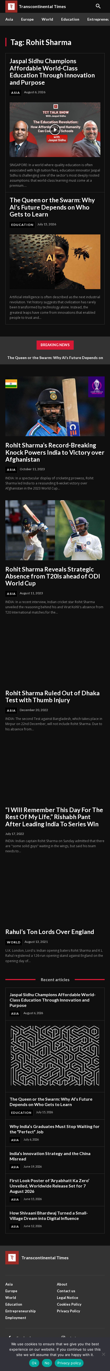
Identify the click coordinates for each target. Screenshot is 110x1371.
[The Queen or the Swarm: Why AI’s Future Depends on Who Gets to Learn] (55, 261)
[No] (103, 1354)
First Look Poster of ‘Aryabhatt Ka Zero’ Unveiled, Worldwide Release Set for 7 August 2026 (49, 1186)
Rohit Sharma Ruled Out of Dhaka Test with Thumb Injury (52, 696)
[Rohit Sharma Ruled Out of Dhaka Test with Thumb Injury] (55, 654)
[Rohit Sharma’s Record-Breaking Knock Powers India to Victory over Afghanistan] (55, 406)
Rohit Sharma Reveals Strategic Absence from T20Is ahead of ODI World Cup (52, 576)
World (14, 942)
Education (22, 225)
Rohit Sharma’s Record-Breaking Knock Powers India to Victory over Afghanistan (54, 452)
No (47, 1363)
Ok (34, 1363)
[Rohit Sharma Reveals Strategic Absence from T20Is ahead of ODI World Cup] (55, 530)
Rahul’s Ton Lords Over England (49, 931)
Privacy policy (69, 1363)
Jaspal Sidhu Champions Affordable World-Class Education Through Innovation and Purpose (52, 71)
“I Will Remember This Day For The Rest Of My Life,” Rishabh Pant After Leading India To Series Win (54, 817)
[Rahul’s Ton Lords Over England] (55, 893)
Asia (15, 93)
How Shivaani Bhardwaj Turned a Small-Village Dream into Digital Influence (49, 1215)
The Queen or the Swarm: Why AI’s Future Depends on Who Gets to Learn (52, 207)
